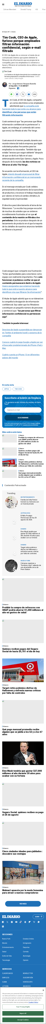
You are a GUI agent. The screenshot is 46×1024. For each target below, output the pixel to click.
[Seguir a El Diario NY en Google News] (25, 922)
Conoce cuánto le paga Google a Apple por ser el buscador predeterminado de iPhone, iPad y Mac (22, 345)
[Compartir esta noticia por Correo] (28, 94)
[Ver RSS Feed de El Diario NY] (3, 926)
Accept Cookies (23, 1020)
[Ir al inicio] (11, 916)
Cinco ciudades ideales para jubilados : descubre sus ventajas (22, 852)
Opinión (25, 960)
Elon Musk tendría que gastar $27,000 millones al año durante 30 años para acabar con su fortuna (30, 535)
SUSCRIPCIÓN (28, 978)
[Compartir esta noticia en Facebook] (17, 94)
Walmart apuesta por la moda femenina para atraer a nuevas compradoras (22, 891)
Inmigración (27, 943)
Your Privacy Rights (23, 1007)
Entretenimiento (28, 497)
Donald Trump (26, 9)
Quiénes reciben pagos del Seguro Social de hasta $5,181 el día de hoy (30, 453)
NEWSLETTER (28, 973)
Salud (4, 952)
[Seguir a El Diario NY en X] (7, 922)
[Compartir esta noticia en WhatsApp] (11, 94)
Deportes (26, 947)
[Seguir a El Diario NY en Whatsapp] (38, 922)
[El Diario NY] (23, 4)
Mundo (4, 943)
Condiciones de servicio (30, 425)
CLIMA (4, 982)
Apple (6, 389)
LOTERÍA (5, 986)
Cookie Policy (33, 1002)
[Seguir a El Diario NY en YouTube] (16, 922)
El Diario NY (6, 32)
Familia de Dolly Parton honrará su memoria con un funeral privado (30, 502)
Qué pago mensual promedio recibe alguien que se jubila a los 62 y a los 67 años (30, 475)
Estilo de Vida (7, 956)
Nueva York (25, 560)
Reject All (23, 1013)
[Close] (43, 990)
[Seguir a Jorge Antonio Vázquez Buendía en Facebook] (18, 88)
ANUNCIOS (27, 986)
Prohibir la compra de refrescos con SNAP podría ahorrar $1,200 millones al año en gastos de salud (31, 441)
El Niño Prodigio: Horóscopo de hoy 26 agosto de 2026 (29, 518)
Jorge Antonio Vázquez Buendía (24, 84)
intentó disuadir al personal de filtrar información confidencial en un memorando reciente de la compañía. (21, 177)
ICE (37, 9)
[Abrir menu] (3, 4)
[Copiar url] (34, 94)
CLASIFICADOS (7, 973)
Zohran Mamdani (9, 9)
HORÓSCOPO (27, 982)
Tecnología (6, 960)
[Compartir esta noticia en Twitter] (23, 94)
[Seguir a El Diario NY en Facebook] (3, 922)
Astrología (25, 513)
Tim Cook (18, 389)
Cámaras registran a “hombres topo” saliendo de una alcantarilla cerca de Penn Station (31, 566)
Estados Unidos (28, 939)
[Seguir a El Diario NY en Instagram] (12, 922)
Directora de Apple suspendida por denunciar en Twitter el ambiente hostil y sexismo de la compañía (22, 332)
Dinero (13, 32)
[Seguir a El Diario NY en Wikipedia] (34, 922)
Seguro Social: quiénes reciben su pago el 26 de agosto (23, 813)
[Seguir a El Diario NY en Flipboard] (29, 922)
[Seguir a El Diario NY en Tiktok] (21, 922)
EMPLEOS (5, 978)
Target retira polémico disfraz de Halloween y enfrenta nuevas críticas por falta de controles (31, 464)
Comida (25, 952)
